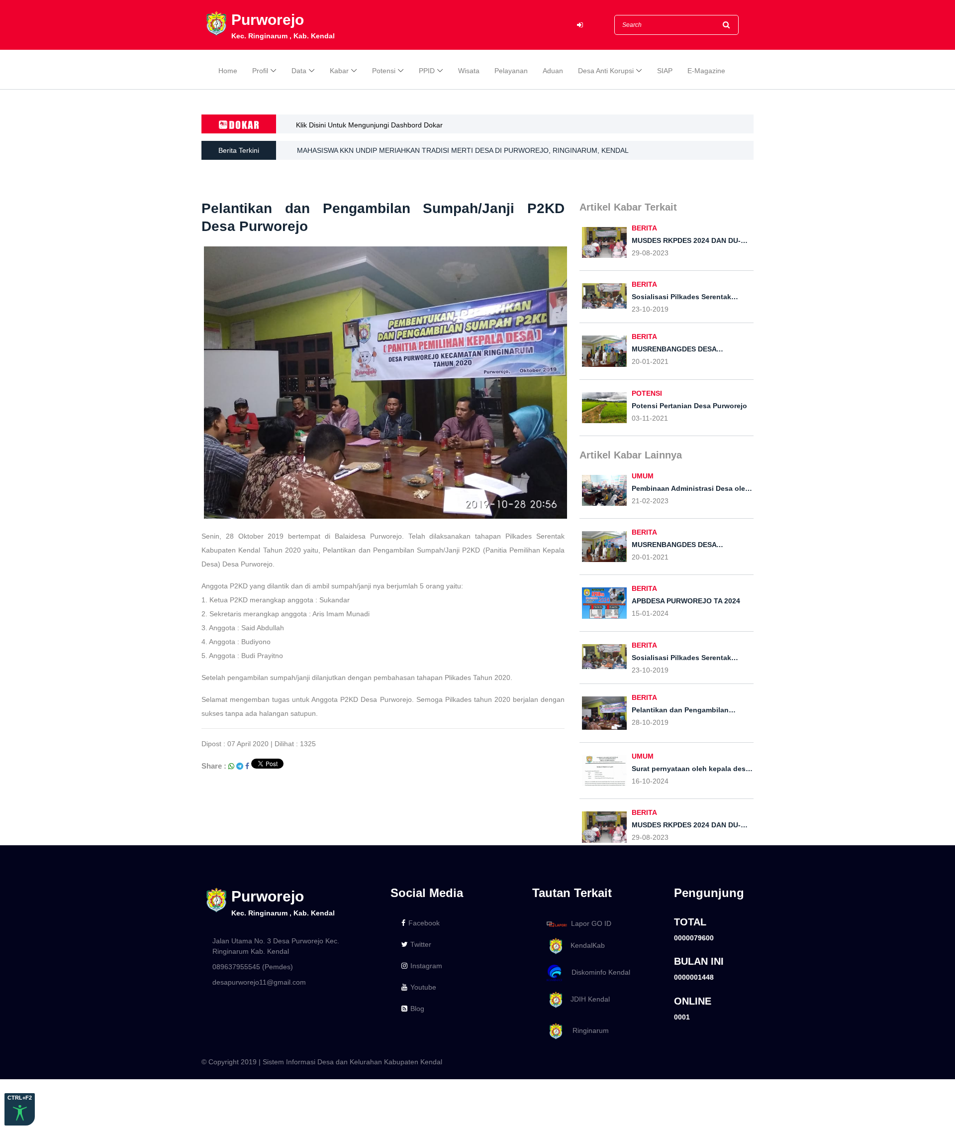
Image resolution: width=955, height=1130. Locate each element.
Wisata (468, 71)
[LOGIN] (580, 25)
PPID (427, 71)
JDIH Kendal (587, 999)
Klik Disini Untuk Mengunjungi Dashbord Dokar (369, 125)
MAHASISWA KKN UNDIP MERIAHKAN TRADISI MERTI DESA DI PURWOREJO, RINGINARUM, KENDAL (463, 150)
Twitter (420, 944)
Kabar (339, 71)
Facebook (424, 923)
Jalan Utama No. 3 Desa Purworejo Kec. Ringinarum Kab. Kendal (275, 946)
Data (298, 71)
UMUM (643, 475)
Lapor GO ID (591, 923)
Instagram (426, 966)
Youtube (423, 987)
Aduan (553, 71)
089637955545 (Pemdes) (252, 967)
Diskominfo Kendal (598, 972)
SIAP (664, 71)
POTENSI (647, 393)
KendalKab (585, 945)
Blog (417, 1009)
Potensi (383, 71)
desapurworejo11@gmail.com (259, 982)
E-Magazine (706, 71)
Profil (260, 71)
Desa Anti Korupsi (606, 71)
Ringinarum (587, 1030)
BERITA (644, 228)
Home (227, 71)
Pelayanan (511, 71)
